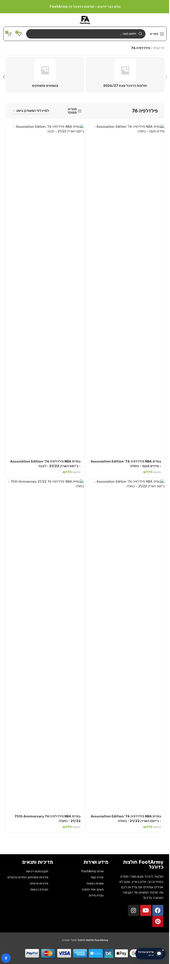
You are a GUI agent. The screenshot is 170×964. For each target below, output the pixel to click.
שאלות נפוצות (95, 883)
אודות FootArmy (92, 871)
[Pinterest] (157, 921)
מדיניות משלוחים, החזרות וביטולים (28, 877)
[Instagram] (133, 910)
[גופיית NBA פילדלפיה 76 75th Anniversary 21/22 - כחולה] (45, 645)
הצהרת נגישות (39, 889)
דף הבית (158, 48)
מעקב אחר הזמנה (93, 889)
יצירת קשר (97, 877)
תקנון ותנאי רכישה (37, 871)
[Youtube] (145, 910)
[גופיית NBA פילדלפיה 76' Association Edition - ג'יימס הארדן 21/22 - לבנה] (45, 290)
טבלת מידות (96, 895)
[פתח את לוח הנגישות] (6, 958)
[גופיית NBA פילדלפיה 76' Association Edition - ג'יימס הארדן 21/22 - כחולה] (125, 645)
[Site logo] (85, 20)
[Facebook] (157, 910)
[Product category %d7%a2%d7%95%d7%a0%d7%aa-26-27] (125, 74)
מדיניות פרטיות (39, 883)
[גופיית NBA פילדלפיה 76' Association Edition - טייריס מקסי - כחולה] (125, 290)
